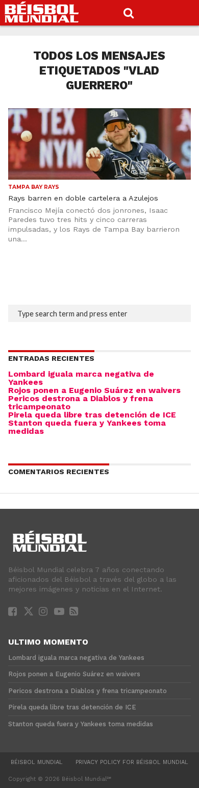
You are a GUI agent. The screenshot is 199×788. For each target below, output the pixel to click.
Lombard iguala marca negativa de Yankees (81, 378)
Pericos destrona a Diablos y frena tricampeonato (80, 402)
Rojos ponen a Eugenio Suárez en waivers (94, 390)
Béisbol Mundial (37, 762)
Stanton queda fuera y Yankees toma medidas (87, 427)
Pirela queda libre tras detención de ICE (92, 415)
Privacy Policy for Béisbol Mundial (132, 762)
